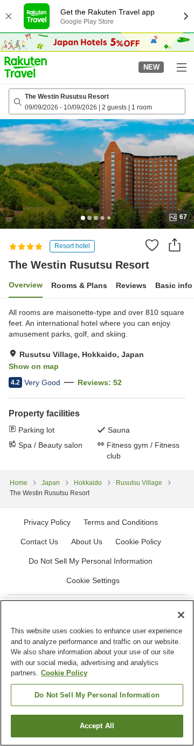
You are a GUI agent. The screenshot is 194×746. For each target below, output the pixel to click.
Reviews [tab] (131, 285)
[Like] (152, 244)
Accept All (97, 726)
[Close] (181, 615)
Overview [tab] (26, 284)
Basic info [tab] (173, 285)
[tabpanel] (97, 384)
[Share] (174, 245)
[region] (97, 673)
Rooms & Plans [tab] (79, 285)
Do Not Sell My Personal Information (97, 695)
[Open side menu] (181, 67)
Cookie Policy (64, 673)
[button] (25, 67)
